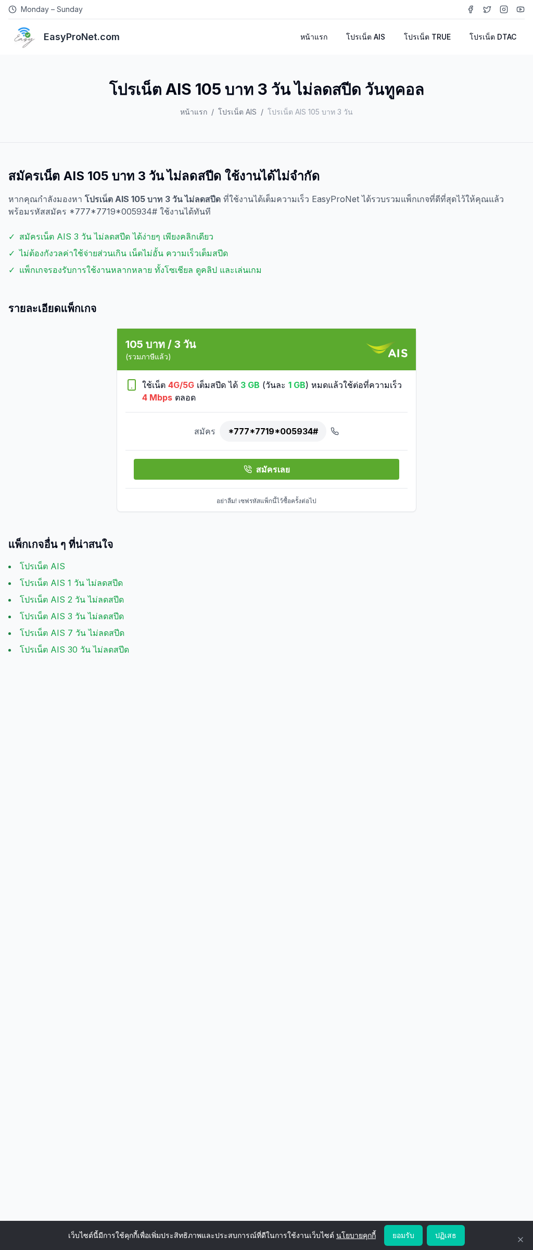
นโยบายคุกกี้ (356, 1235)
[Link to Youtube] (520, 9)
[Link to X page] (487, 9)
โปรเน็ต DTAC (492, 36)
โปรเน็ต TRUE (427, 36)
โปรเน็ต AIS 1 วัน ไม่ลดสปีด (71, 583)
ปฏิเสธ (445, 1235)
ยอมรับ (403, 1235)
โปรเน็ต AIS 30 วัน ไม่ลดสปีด (74, 649)
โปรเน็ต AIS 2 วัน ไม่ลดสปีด (72, 599)
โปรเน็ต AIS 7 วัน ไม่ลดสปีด (72, 633)
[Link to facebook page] (470, 9)
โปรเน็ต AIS (365, 36)
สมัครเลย (273, 469)
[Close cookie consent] (520, 1239)
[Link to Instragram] (504, 9)
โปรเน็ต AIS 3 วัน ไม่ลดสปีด (72, 616)
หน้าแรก (313, 36)
